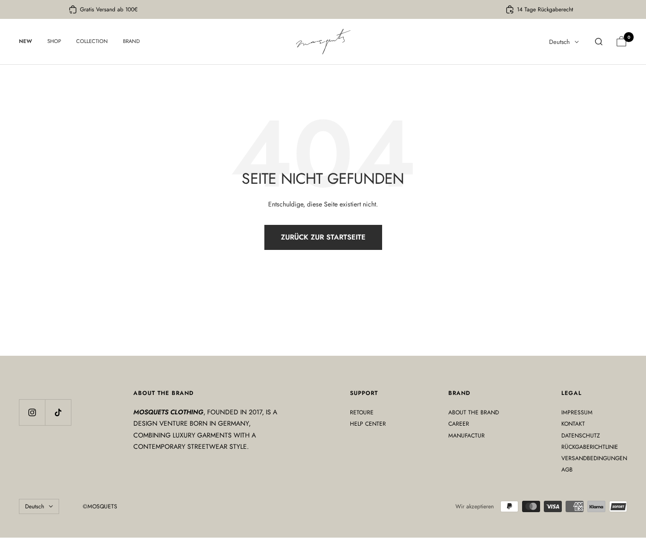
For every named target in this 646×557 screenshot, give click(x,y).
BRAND (131, 41)
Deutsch (559, 41)
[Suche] (598, 41)
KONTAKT (573, 424)
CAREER (458, 424)
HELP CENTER (368, 424)
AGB (567, 469)
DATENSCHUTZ (580, 435)
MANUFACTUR (466, 435)
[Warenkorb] (621, 41)
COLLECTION (92, 41)
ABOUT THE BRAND (473, 412)
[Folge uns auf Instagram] (32, 412)
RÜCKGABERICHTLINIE (589, 447)
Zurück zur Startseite (323, 237)
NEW (25, 41)
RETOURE (362, 412)
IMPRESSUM (577, 412)
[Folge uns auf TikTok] (58, 412)
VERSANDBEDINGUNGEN (594, 458)
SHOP (54, 41)
